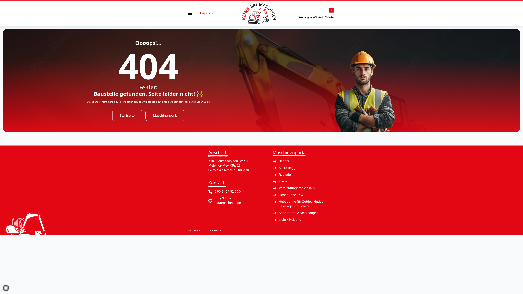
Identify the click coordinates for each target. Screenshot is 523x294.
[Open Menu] (190, 13)
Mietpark (204, 13)
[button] (6, 288)
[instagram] (331, 10)
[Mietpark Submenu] (213, 13)
